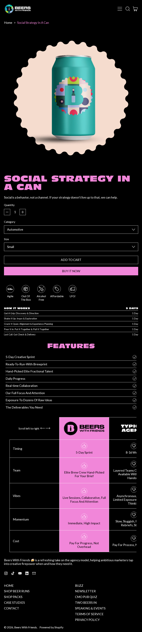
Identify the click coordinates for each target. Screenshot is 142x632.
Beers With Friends (25, 627)
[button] (127, 9)
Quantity (9, 205)
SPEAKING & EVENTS (90, 608)
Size (6, 239)
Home (8, 22)
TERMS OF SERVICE (89, 614)
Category (9, 221)
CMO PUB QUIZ (86, 597)
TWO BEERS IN (86, 602)
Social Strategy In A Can (33, 22)
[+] (23, 212)
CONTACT (11, 608)
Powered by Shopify (51, 627)
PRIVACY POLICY (87, 620)
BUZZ (79, 585)
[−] (7, 212)
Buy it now (71, 271)
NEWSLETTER (85, 591)
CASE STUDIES (14, 602)
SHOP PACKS (13, 597)
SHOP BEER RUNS (16, 591)
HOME (9, 585)
